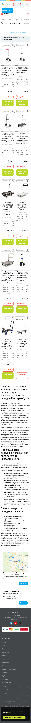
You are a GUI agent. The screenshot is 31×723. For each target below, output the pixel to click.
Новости (4, 655)
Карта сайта (5, 689)
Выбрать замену (22, 376)
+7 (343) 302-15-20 (15, 613)
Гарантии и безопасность (9, 669)
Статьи (4, 659)
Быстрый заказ (8, 97)
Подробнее (23, 583)
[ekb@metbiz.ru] (21, 4)
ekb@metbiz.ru (21, 4)
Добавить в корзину (8, 103)
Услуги (4, 642)
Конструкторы (6, 693)
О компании (5, 652)
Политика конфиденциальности (10, 703)
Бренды (4, 686)
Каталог (7, 13)
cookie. (9, 712)
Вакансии (4, 672)
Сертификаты (6, 662)
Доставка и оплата (7, 649)
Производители (6, 682)
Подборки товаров (7, 676)
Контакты (5, 679)
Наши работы (6, 665)
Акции (3, 645)
